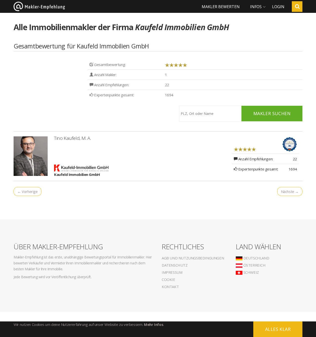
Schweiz (250, 272)
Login (278, 6)
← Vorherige (27, 191)
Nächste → (290, 191)
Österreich (254, 265)
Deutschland (255, 257)
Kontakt (170, 286)
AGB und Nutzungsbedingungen (193, 257)
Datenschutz (175, 265)
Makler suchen (272, 113)
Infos (256, 6)
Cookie (168, 279)
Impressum (172, 272)
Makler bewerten (221, 6)
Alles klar (278, 329)
